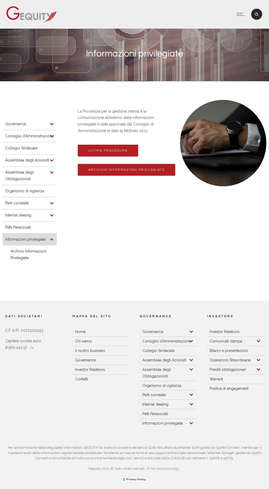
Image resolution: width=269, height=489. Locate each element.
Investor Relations (90, 369)
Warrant (216, 379)
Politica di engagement (229, 388)
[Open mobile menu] (241, 14)
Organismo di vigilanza (24, 191)
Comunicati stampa (226, 341)
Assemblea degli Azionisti (27, 160)
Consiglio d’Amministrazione (29, 136)
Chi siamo (83, 341)
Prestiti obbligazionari (228, 369)
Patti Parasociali (18, 227)
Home (80, 332)
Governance (15, 124)
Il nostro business (90, 351)
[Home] (31, 22)
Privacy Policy (136, 479)
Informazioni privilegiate (25, 239)
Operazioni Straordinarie (230, 360)
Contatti (81, 379)
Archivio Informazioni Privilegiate (28, 254)
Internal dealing (18, 215)
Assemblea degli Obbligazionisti (19, 175)
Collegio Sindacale (21, 148)
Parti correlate (17, 203)
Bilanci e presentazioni (229, 351)
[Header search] (256, 14)
